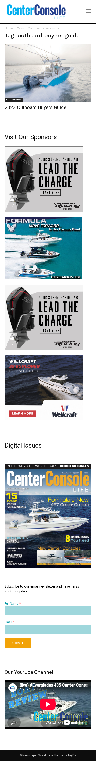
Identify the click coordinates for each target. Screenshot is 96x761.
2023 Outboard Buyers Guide (35, 107)
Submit (18, 643)
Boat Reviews (14, 99)
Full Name (13, 603)
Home (9, 28)
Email (9, 622)
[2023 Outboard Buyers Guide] (48, 73)
